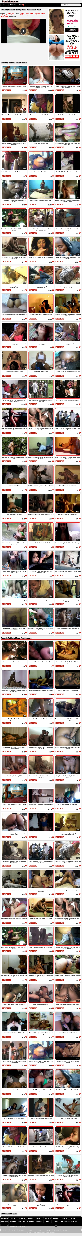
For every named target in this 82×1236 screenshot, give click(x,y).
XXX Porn (30, 1218)
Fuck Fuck (13, 1221)
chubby (32, 13)
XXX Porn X (47, 1218)
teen (36, 13)
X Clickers (39, 1221)
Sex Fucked (56, 1218)
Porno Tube (22, 1218)
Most (20, 4)
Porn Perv (64, 1218)
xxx (43, 15)
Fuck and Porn (73, 1221)
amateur (22, 13)
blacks (8, 15)
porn (33, 15)
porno (2, 16)
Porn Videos (4, 1218)
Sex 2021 (56, 1221)
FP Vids (73, 1218)
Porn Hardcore (64, 1221)
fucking (3, 15)
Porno (47, 1221)
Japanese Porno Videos (13, 1225)
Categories (13, 4)
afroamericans (14, 15)
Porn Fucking (4, 1225)
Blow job (13, 1218)
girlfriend (22, 15)
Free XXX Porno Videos (21, 1225)
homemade (41, 13)
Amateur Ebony (11, 13)
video (37, 15)
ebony (27, 13)
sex (41, 15)
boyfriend (28, 15)
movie (6, 16)
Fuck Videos (30, 1221)
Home (4, 4)
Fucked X (38, 1218)
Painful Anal (21, 1221)
